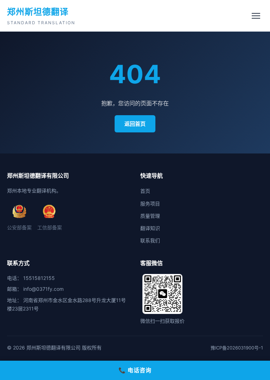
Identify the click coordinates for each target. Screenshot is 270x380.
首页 (145, 191)
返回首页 (135, 123)
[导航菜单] (256, 15)
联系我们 (150, 240)
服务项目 (150, 204)
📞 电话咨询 (135, 370)
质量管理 (150, 216)
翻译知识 (150, 228)
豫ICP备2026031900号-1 (237, 347)
